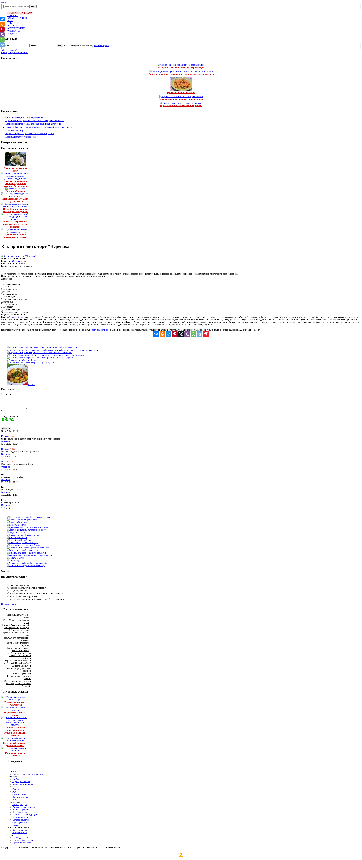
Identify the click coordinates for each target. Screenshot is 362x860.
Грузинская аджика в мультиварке (15, 703)
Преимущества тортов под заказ (20, 137)
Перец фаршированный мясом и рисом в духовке (15, 210)
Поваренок (17, 261)
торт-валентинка (100, 330)
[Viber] (187, 334)
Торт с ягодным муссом (43, 362)
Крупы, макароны (21, 781)
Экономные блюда (36, 565)
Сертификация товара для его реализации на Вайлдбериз (33, 124)
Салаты (20, 558)
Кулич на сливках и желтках (15, 754)
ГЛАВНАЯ (12, 15)
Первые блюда (30, 542)
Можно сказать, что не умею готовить (28, 588)
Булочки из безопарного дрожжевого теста (15, 744)
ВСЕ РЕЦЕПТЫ (15, 25)
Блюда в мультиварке (39, 517)
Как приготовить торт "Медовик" (58, 357)
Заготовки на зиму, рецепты (25, 814)
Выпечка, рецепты (21, 809)
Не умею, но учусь (19, 590)
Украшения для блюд (39, 563)
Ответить (5, 441)
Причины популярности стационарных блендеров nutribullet (34, 120)
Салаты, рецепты (20, 820)
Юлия (4, 436)
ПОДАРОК (12, 33)
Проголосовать (8, 604)
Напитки (22, 537)
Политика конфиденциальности (27, 774)
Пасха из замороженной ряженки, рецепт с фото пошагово (15, 224)
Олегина (5, 461)
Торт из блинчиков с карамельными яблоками (75, 350)
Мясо (15, 786)
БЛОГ (10, 20)
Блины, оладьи (19, 804)
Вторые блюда (30, 519)
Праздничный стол (21, 842)
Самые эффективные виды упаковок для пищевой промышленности (38, 127)
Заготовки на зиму (14, 130)
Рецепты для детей (36, 553)
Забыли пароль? (9, 50)
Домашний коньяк (15, 191)
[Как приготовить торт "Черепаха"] (18, 256)
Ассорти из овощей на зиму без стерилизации (181, 67)
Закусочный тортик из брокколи (56, 352)
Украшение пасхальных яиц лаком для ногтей (15, 235)
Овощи (15, 789)
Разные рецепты (33, 550)
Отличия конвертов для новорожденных (25, 117)
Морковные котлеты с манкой (15, 713)
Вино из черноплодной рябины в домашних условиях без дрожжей (15, 183)
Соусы (18, 560)
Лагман (31, 384)
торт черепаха (17, 317)
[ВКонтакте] (156, 334)
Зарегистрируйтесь (101, 46)
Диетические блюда (38, 527)
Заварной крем (30, 360)
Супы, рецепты (19, 822)
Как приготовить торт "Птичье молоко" (67, 355)
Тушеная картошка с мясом (181, 92)
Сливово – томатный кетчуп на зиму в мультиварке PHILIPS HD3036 (15, 731)
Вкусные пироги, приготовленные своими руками (29, 133)
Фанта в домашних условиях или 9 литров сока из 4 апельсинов (181, 74)
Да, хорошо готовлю (19, 585)
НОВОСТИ (12, 23)
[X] (181, 334)
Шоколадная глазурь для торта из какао (15, 200)
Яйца (15, 799)
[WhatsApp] (193, 334)
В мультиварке (19, 832)
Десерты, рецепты (21, 812)
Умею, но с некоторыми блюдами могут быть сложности (37, 599)
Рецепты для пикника (41, 555)
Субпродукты (19, 794)
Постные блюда (32, 545)
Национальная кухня (22, 840)
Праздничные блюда (39, 547)
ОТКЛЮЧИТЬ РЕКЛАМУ (20, 13)
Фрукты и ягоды (20, 797)
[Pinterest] (175, 334)
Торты (15, 825)
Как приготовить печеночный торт (60, 347)
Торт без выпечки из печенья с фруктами (181, 105)
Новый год (25, 540)
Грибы (15, 779)
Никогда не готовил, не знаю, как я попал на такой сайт (37, 593)
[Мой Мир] (168, 334)
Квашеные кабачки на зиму (15, 169)
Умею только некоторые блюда (24, 596)
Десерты (21, 525)
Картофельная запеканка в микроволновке (181, 99)
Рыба (14, 792)
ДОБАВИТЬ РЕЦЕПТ (17, 18)
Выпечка (22, 522)
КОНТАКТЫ (13, 31)
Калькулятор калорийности (14, 52)
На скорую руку (32, 535)
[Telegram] (199, 334)
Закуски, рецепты (21, 817)
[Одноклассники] (162, 334)
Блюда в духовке (20, 830)
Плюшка (5, 449)
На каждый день (20, 837)
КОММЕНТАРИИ (16, 28)
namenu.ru (6, 2)
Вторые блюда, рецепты (24, 807)
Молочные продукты (22, 784)
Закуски (21, 532)
